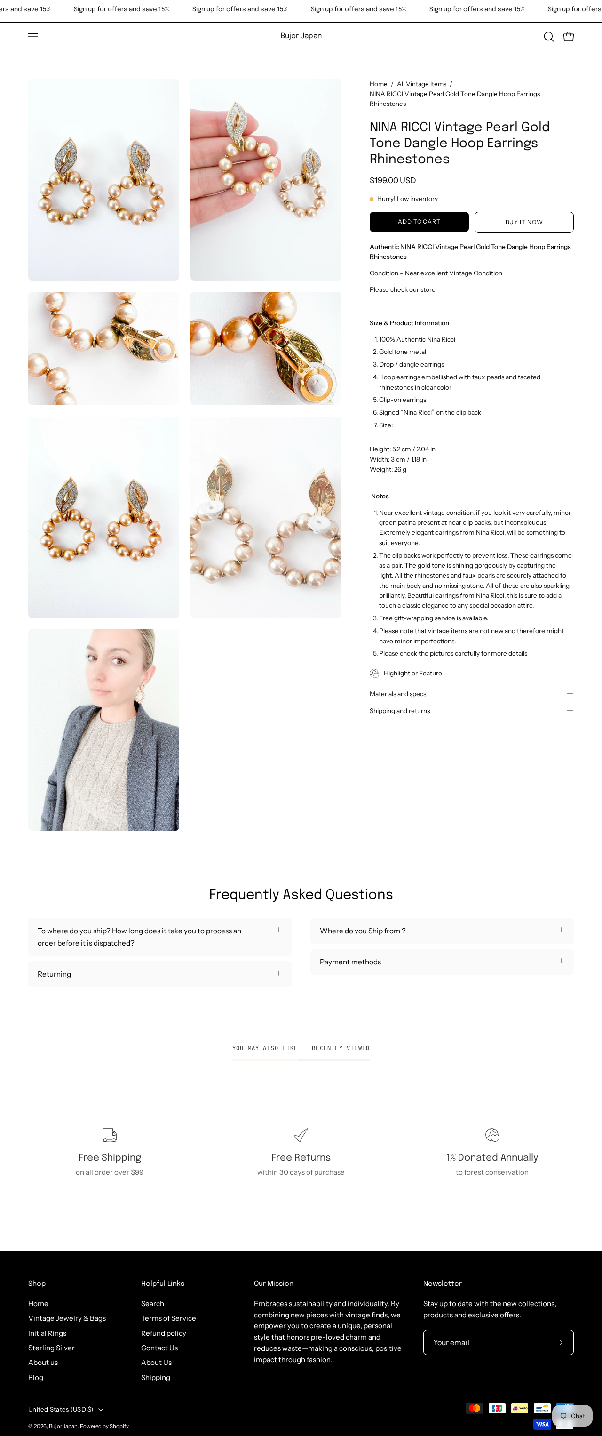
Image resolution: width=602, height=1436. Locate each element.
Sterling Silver (51, 1347)
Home (379, 84)
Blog (35, 1377)
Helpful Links (162, 1284)
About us (43, 1362)
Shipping (155, 1377)
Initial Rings (47, 1333)
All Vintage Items (421, 84)
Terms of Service (168, 1318)
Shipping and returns (400, 710)
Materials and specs (398, 694)
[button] (549, 37)
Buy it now (524, 221)
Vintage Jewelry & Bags (67, 1318)
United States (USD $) (61, 1409)
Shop (37, 1284)
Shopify (119, 1426)
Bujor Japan (301, 36)
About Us (156, 1362)
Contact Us (159, 1347)
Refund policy (163, 1333)
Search (152, 1303)
